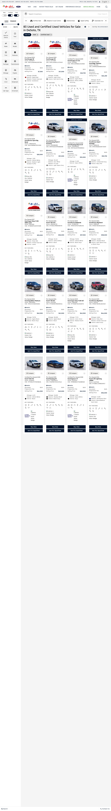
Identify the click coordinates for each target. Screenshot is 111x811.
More (98, 7)
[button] (106, 6)
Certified (10, 12)
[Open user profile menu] (99, 2)
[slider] (2, 24)
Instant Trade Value (46, 7)
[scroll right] (105, 20)
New (29, 7)
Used (35, 7)
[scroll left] (26, 20)
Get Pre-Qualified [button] (34, 114)
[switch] (4, 14)
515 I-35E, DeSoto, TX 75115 (89, 1)
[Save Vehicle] (41, 54)
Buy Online (59, 7)
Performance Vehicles (73, 7)
